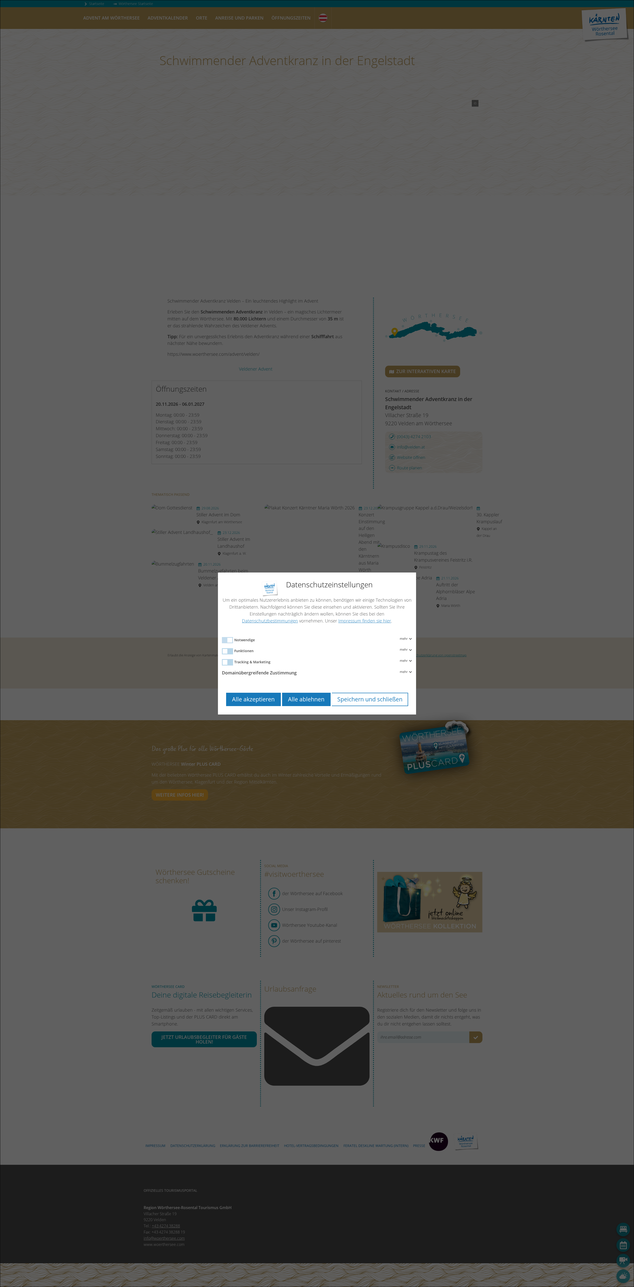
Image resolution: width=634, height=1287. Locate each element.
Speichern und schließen (369, 699)
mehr (404, 639)
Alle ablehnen (306, 699)
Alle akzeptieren (253, 699)
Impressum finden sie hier (364, 621)
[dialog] (317, 643)
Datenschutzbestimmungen (270, 621)
